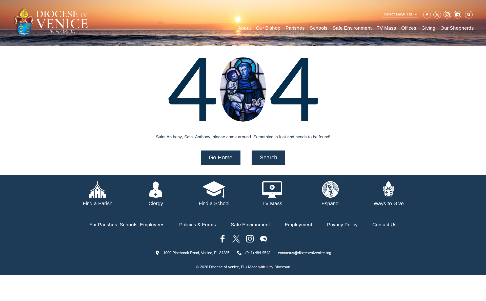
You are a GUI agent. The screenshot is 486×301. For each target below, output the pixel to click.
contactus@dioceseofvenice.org (304, 253)
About (244, 28)
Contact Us (384, 224)
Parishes (295, 28)
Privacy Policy (342, 224)
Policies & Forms (197, 224)
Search (268, 157)
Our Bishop (268, 28)
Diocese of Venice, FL (227, 267)
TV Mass (386, 28)
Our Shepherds (457, 28)
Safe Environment (352, 28)
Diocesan (282, 267)
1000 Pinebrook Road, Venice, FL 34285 (196, 253)
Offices (408, 28)
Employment (298, 224)
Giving (428, 28)
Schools (319, 28)
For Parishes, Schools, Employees (127, 224)
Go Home (220, 157)
